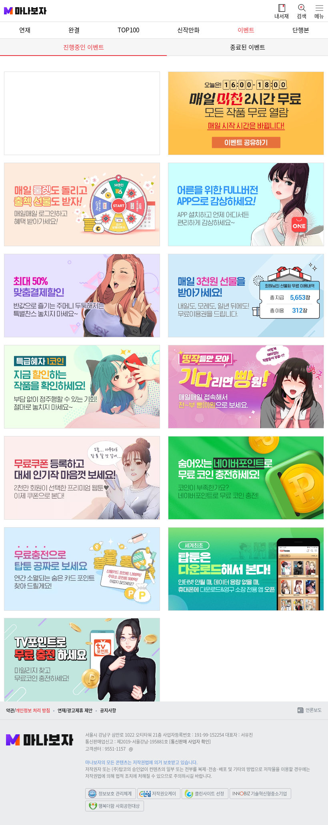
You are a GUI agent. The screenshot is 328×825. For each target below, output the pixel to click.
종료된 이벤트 (247, 47)
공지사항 (108, 710)
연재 (24, 29)
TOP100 (128, 29)
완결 (74, 29)
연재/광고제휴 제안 (75, 710)
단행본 (300, 29)
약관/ (11, 710)
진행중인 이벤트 (83, 47)
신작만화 (188, 29)
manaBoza (22, 5)
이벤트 (246, 29)
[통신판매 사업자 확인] (190, 741)
